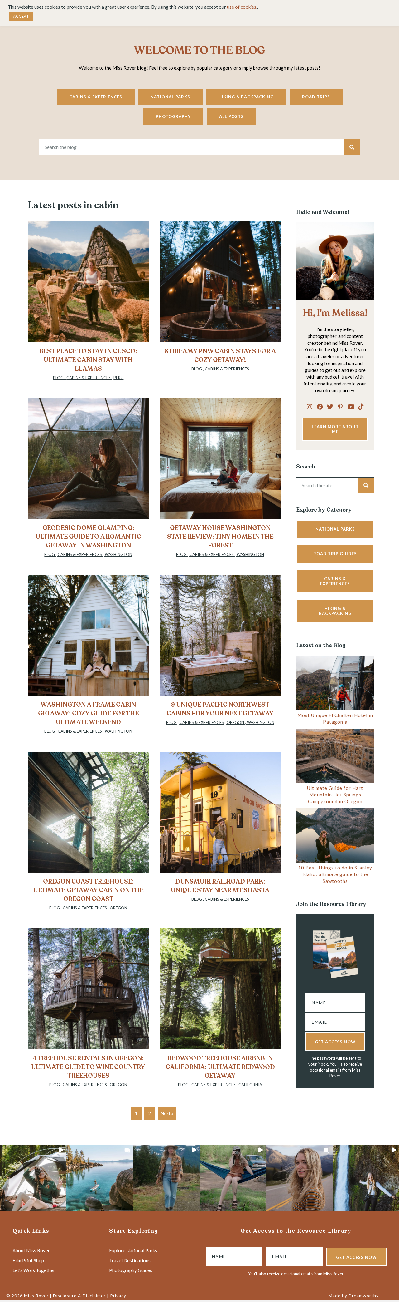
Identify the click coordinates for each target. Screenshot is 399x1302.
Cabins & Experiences (95, 96)
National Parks (170, 96)
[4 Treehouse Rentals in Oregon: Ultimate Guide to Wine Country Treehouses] (88, 1011)
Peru (118, 377)
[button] (309, 406)
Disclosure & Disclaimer (79, 1295)
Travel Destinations (130, 1260)
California (250, 1084)
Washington (118, 554)
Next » (167, 1113)
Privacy (118, 1295)
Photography (173, 116)
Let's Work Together (33, 1270)
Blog (58, 377)
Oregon (235, 722)
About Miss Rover (31, 1250)
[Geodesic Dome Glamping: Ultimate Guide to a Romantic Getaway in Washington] (88, 481)
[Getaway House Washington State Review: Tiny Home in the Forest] (220, 481)
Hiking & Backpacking (246, 96)
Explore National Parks (133, 1250)
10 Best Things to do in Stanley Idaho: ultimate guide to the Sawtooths (335, 874)
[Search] (352, 147)
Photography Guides (130, 1270)
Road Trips (316, 96)
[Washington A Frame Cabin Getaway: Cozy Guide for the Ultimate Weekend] (88, 658)
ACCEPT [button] (21, 16)
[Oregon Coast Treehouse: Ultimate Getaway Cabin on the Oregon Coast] (88, 834)
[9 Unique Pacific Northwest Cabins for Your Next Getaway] (220, 658)
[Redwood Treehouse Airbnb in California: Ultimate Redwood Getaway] (220, 1011)
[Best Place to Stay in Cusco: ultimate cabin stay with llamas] (88, 304)
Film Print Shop (28, 1260)
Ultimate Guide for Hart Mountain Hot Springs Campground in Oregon (335, 794)
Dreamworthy (364, 1295)
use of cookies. (242, 7)
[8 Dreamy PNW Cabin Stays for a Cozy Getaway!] (220, 304)
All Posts (231, 116)
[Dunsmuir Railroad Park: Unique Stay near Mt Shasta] (220, 834)
